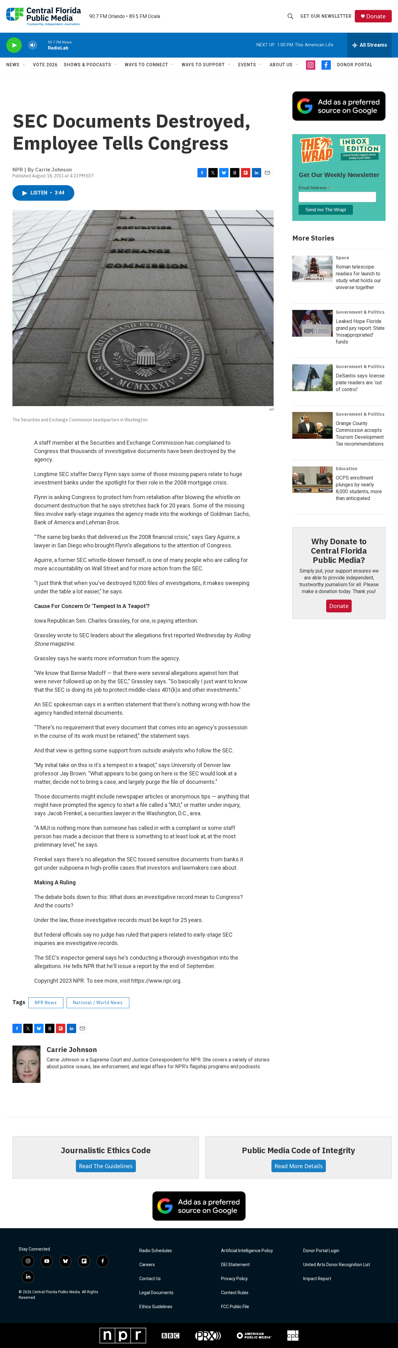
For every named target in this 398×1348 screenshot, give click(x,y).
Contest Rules (234, 1292)
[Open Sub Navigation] (24, 64)
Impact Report (317, 1278)
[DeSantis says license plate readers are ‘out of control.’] (312, 377)
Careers (147, 1264)
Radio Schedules (155, 1250)
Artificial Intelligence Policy (247, 1250)
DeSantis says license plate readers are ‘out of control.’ (360, 382)
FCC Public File (235, 1306)
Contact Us (150, 1278)
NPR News (46, 1002)
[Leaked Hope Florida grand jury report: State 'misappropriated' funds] (312, 323)
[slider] (43, 45)
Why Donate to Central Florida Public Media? (339, 550)
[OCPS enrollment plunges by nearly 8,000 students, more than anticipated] (312, 479)
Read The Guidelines (106, 1166)
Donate (376, 16)
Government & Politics (360, 312)
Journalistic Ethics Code (105, 1150)
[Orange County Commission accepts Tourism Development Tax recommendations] (312, 425)
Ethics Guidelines (155, 1306)
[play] (14, 45)
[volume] (32, 45)
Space (342, 257)
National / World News (98, 1002)
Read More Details (299, 1166)
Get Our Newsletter (326, 16)
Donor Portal (355, 64)
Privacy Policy (234, 1278)
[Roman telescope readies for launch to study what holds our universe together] (312, 268)
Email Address (314, 188)
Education (346, 468)
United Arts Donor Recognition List (336, 1264)
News (13, 64)
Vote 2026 (45, 64)
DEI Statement (235, 1264)
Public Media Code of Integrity (298, 1150)
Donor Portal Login (321, 1250)
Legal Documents (156, 1292)
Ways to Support (203, 64)
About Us (281, 64)
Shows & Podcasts (87, 64)
